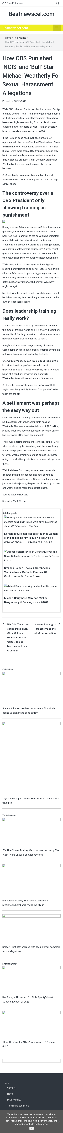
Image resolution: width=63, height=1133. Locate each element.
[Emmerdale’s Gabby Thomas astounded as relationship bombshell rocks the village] (31, 881)
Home (8, 37)
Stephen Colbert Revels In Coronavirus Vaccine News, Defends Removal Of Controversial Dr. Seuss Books (27, 572)
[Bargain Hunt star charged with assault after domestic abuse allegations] (31, 929)
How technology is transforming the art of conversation (45, 629)
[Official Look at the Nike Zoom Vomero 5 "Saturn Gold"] (31, 1025)
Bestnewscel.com (31, 14)
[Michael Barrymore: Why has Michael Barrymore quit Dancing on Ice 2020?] (31, 588)
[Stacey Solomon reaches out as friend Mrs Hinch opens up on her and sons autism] (31, 688)
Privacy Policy (14, 1099)
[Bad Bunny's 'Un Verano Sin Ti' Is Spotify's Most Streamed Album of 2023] (31, 980)
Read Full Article (19, 494)
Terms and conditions (18, 1105)
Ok (31, 1128)
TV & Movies (20, 37)
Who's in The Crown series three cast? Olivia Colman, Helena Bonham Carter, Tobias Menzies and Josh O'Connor (18, 637)
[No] (59, 1121)
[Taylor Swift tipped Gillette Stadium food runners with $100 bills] (31, 759)
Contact (11, 1087)
